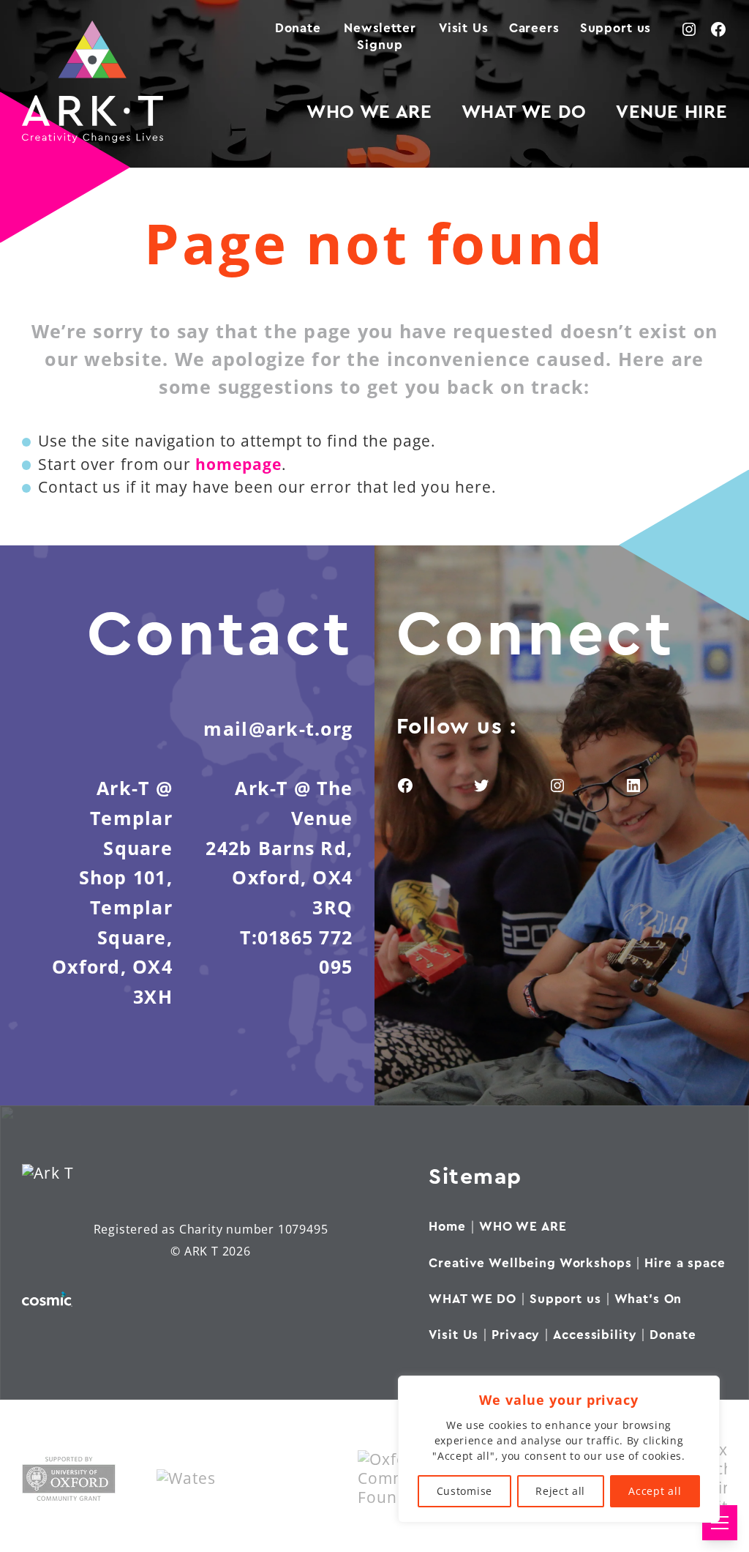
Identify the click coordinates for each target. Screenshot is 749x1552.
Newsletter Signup (380, 36)
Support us (616, 28)
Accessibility (594, 1335)
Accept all (654, 1491)
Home (447, 1226)
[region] (559, 1449)
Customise (464, 1491)
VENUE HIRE (671, 112)
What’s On (648, 1299)
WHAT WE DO (524, 112)
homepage (238, 464)
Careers (534, 28)
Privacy (516, 1335)
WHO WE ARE (369, 112)
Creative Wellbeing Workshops (530, 1263)
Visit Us (464, 28)
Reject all (560, 1491)
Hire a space (684, 1263)
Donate (298, 28)
